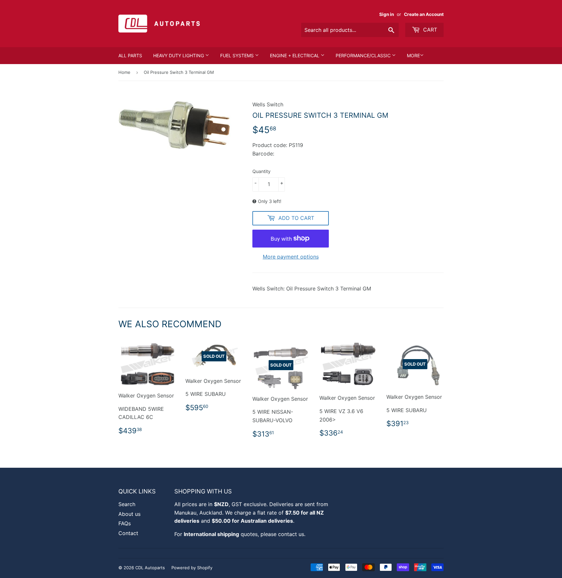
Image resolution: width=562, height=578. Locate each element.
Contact (128, 533)
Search (126, 504)
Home (124, 72)
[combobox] (350, 30)
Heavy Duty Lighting (179, 55)
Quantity (261, 171)
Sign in (386, 14)
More (413, 55)
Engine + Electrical (295, 55)
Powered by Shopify (191, 567)
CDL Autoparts (150, 567)
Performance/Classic (364, 55)
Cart (429, 29)
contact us (291, 534)
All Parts (130, 55)
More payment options (291, 256)
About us (129, 514)
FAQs (124, 523)
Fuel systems (237, 55)
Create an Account (424, 14)
